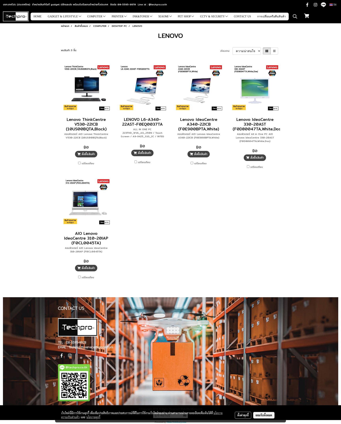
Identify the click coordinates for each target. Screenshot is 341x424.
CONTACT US (242, 16)
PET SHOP (184, 16)
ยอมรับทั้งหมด (264, 415)
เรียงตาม (226, 51)
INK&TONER (141, 16)
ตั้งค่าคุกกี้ (243, 415)
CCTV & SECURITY (212, 16)
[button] (295, 16)
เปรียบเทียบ (88, 163)
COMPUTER (95, 16)
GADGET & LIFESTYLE (63, 16)
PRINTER (118, 16)
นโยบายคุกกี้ (93, 417)
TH (334, 4)
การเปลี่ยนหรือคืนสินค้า (271, 16)
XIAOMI (163, 16)
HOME (38, 16)
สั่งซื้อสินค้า (88, 154)
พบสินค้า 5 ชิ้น (68, 50)
